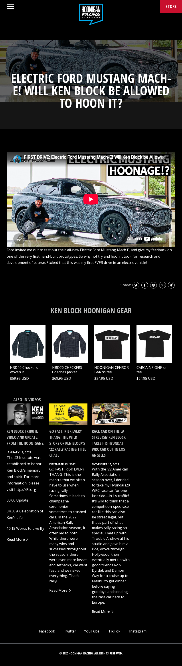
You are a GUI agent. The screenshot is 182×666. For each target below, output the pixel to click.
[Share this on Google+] (162, 285)
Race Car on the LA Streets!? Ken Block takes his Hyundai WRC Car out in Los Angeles (109, 443)
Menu (10, 6)
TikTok (113, 631)
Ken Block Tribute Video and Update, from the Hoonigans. (25, 437)
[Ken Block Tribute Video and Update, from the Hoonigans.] (26, 414)
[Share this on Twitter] (136, 285)
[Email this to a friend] (171, 285)
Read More (16, 539)
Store (171, 6)
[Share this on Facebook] (145, 285)
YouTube (91, 631)
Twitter (69, 631)
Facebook (46, 631)
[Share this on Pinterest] (154, 285)
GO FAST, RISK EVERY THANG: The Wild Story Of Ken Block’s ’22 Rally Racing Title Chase (67, 443)
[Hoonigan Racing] (91, 14)
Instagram (137, 631)
